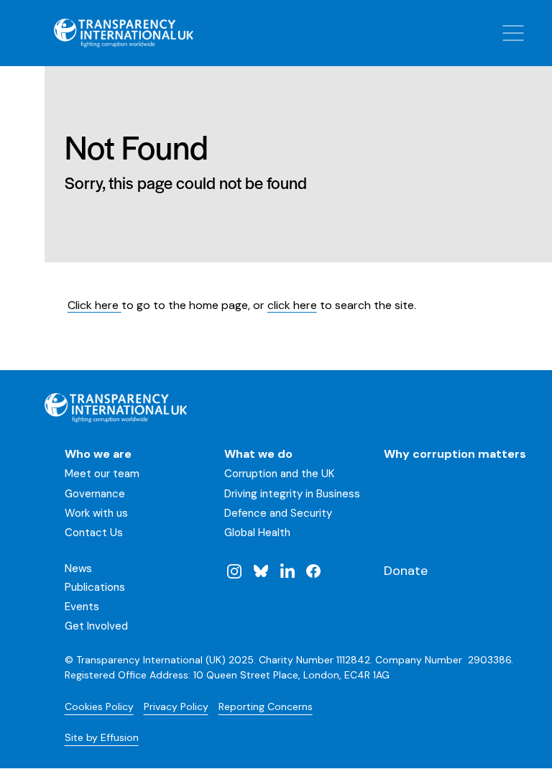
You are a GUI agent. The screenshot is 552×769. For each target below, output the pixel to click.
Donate (406, 570)
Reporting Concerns (265, 706)
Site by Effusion (102, 737)
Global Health (257, 532)
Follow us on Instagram (234, 571)
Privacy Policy (176, 706)
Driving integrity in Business (292, 494)
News (78, 568)
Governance (95, 494)
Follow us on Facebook (313, 571)
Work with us (96, 513)
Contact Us (94, 532)
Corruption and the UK (279, 473)
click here (292, 305)
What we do (258, 453)
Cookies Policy (99, 706)
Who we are (98, 453)
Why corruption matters (455, 453)
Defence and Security (278, 513)
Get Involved (96, 626)
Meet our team (102, 473)
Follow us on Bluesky (261, 571)
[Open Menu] (513, 33)
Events (82, 606)
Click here (94, 305)
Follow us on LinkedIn (287, 571)
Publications (95, 587)
